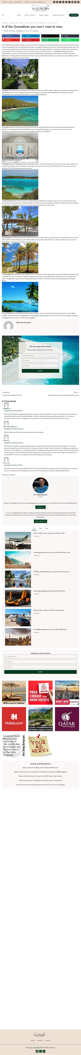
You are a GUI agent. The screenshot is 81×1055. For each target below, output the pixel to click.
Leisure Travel (13, 23)
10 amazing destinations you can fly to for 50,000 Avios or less (51, 552)
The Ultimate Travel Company (40, 315)
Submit (40, 371)
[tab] (34, 528)
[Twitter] (60, 2)
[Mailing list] (54, 2)
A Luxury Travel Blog (34, 1047)
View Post (37, 536)
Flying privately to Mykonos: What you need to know (48, 610)
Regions (21, 23)
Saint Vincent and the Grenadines (35, 23)
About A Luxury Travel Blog (12, 2)
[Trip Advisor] (69, 2)
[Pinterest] (66, 2)
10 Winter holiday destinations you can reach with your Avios (51, 572)
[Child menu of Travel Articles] (30, 15)
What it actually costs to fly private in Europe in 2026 (49, 533)
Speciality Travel (52, 23)
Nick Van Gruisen (10, 31)
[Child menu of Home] (19, 15)
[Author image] (2, 31)
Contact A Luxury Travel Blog (34, 2)
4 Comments (34, 31)
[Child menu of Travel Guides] (44, 15)
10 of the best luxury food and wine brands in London (63, 394)
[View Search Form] (3, 15)
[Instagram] (72, 2)
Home (32, 1040)
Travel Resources (58, 15)
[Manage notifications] (76, 1051)
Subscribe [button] (74, 15)
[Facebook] (57, 2)
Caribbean (5, 23)
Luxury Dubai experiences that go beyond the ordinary (49, 591)
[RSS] (78, 2)
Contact (40, 1040)
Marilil (6, 408)
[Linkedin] (63, 2)
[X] (40, 1051)
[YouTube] (75, 2)
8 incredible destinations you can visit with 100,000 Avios (50, 629)
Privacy (48, 1040)
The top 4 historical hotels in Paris (12, 394)
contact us (32, 317)
